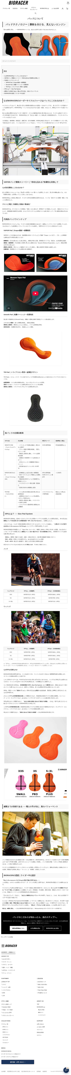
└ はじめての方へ (5, 959)
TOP (38, 1004)
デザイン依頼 (23, 8)
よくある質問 (55, 8)
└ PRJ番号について (42, 993)
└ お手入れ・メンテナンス (8, 970)
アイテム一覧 (6, 8)
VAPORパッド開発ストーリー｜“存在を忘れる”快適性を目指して (22, 78)
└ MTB (3, 993)
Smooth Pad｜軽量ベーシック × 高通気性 (17, 84)
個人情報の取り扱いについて (28, 1071)
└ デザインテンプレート (7, 1015)
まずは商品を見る (35, 928)
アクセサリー (6, 1042)
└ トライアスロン (5, 990)
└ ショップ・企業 (5, 987)
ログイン (39, 1035)
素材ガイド (40, 1012)
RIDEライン (5, 1032)
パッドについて (12, 61)
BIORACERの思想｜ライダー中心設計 (14, 93)
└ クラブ (3, 984)
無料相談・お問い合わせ (17, 1062)
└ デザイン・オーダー (7, 964)
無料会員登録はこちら (18, 928)
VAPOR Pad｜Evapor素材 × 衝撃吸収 (16, 82)
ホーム (4, 61)
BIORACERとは (44, 8)
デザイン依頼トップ (6, 1004)
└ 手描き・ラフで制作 (7, 1010)
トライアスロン (6, 1034)
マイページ (40, 1029)
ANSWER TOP (5, 956)
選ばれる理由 (41, 1009)
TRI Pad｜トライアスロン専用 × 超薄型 (16, 86)
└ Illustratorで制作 (6, 1007)
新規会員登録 (40, 1032)
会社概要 (3, 1071)
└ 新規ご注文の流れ (42, 984)
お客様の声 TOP (5, 981)
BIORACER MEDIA (6, 1051)
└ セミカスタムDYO (6, 1012)
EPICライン (5, 1026)
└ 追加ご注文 (40, 987)
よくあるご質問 (41, 1027)
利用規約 (39, 1071)
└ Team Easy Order (42, 990)
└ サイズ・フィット (6, 962)
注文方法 (15, 8)
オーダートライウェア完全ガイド (9, 1057)
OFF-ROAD (5, 1037)
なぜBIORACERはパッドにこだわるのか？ (16, 76)
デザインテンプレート (33, 8)
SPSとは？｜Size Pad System (12, 89)
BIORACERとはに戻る (52, 928)
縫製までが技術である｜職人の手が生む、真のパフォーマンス (21, 91)
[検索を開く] (35, 13)
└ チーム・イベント (6, 973)
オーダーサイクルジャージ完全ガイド (11, 1054)
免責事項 (45, 1071)
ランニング (5, 1040)
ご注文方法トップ (41, 981)
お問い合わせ (40, 1024)
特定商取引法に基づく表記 (13, 1071)
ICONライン (5, 1029)
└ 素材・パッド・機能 (7, 967)
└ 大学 (3, 995)
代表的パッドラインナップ (11, 80)
